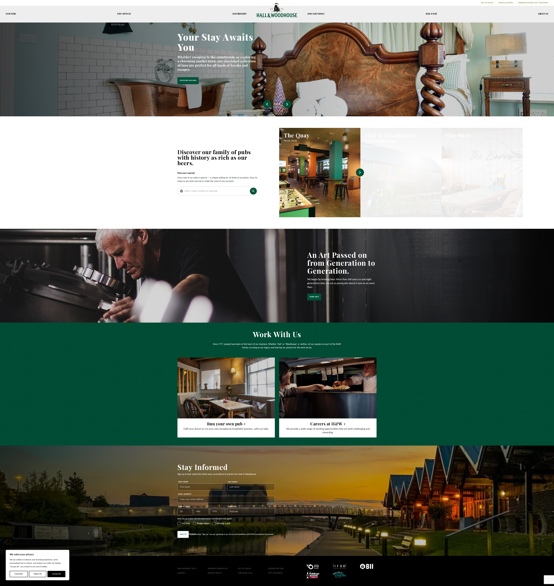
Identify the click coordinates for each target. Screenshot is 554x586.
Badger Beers (203, 523)
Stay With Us (124, 14)
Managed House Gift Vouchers (533, 3)
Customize (19, 574)
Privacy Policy (215, 573)
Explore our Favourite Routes (193, 76)
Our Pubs (11, 14)
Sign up (183, 534)
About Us (543, 14)
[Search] (253, 191)
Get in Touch (487, 3)
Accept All (56, 574)
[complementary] (37, 565)
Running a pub (223, 523)
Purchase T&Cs (245, 573)
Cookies (181, 573)
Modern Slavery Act (218, 569)
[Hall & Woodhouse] (277, 12)
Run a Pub (431, 14)
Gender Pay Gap (276, 569)
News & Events (505, 3)
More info (314, 297)
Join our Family (315, 14)
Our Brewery (239, 14)
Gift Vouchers (275, 573)
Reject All (37, 574)
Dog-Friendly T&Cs (186, 569)
